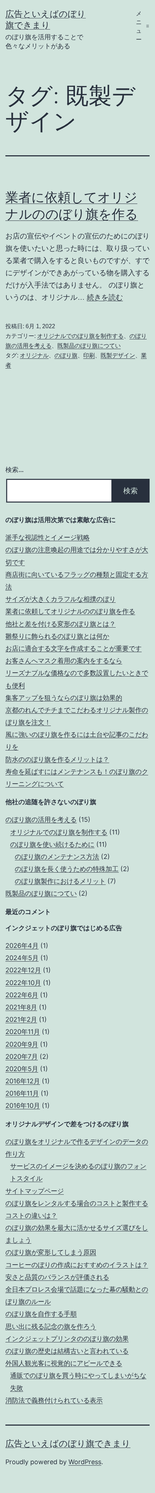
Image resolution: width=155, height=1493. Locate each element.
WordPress (84, 1462)
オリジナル (34, 355)
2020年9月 (21, 1044)
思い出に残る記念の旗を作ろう (50, 1326)
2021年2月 (21, 1019)
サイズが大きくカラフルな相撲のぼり (60, 599)
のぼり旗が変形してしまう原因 (50, 1252)
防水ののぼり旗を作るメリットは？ (57, 759)
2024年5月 (22, 958)
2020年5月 (21, 1069)
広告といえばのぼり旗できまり (67, 1443)
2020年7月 (21, 1056)
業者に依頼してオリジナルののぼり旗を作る (70, 611)
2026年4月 (22, 945)
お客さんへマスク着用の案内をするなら (63, 660)
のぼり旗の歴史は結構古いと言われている (67, 1351)
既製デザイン (118, 355)
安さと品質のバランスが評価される (57, 1277)
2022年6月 (21, 995)
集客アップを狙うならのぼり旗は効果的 (63, 697)
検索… (14, 469)
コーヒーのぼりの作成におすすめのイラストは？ (76, 1265)
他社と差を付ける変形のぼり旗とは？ (60, 624)
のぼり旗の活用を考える (41, 819)
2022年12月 (23, 970)
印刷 (89, 355)
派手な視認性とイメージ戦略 (47, 537)
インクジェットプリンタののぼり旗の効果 (67, 1338)
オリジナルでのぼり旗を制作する (80, 336)
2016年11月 (22, 1093)
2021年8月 (21, 1007)
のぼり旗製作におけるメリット (60, 881)
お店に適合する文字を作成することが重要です (73, 648)
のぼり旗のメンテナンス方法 (57, 856)
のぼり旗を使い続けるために (52, 844)
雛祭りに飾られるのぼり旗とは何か (57, 636)
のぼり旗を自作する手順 (41, 1314)
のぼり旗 (66, 355)
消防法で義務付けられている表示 (54, 1400)
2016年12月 (22, 1081)
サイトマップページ (34, 1191)
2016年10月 (22, 1105)
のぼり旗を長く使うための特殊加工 (67, 869)
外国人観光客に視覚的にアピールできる (63, 1363)
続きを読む (105, 297)
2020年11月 (22, 1031)
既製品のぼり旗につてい (89, 346)
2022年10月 (23, 982)
